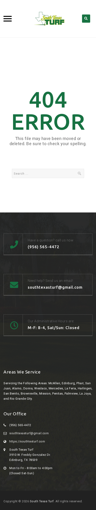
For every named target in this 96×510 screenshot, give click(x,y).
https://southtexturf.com (27, 441)
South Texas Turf (42, 501)
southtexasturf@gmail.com (29, 433)
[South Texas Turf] (48, 18)
